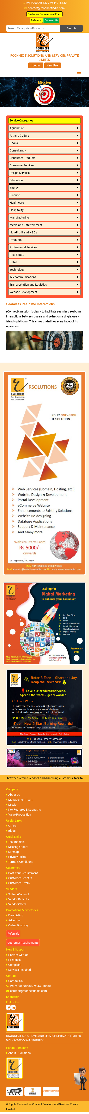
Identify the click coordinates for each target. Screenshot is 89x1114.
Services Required (19, 969)
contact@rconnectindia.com (46, 8)
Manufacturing (19, 217)
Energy (14, 187)
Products (16, 240)
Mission (13, 804)
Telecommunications (23, 277)
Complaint (15, 964)
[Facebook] (8, 1008)
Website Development (23, 292)
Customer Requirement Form (44, 14)
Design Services (20, 172)
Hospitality (17, 210)
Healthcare (17, 202)
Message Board (18, 846)
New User (53, 65)
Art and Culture (19, 135)
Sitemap (13, 851)
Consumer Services (22, 165)
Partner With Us (18, 955)
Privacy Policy (17, 856)
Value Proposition (19, 814)
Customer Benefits (20, 878)
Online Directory (18, 925)
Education (16, 180)
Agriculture (17, 128)
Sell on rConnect (18, 894)
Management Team (20, 799)
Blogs (12, 830)
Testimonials (16, 842)
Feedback (14, 959)
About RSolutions (19, 1053)
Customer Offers (19, 883)
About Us (14, 794)
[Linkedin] (13, 1008)
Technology (17, 269)
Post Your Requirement (23, 873)
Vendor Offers (17, 904)
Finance (15, 195)
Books (14, 143)
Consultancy (18, 150)
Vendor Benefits (18, 899)
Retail (13, 262)
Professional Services (23, 247)
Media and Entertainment (26, 225)
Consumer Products (22, 158)
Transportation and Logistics (28, 284)
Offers (12, 825)
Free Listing (15, 915)
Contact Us (15, 981)
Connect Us (51, 20)
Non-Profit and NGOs (23, 232)
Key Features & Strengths (24, 809)
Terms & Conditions (20, 861)
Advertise (14, 920)
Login (36, 65)
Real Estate (17, 254)
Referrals (36, 20)
